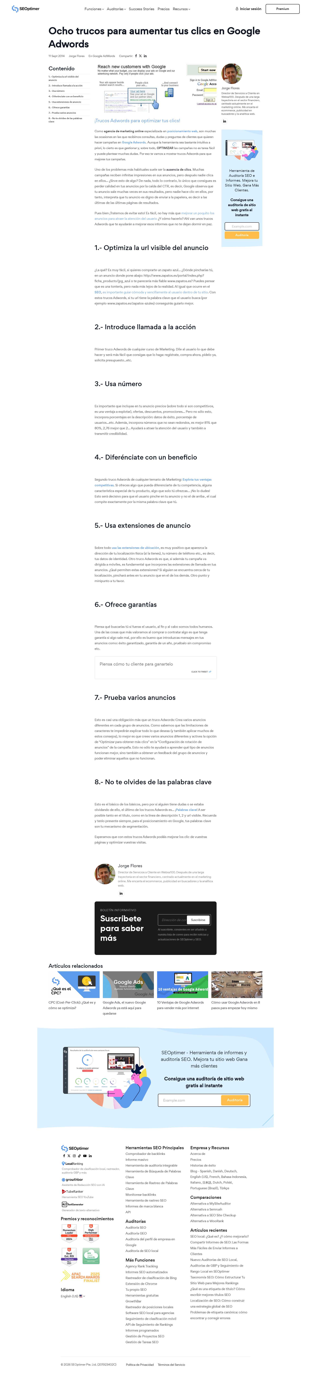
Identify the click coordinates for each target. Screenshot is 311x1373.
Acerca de (197, 1154)
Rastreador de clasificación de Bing (151, 1278)
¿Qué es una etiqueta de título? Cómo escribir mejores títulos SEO (217, 1292)
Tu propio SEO (136, 1289)
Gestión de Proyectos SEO (145, 1336)
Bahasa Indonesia (233, 1177)
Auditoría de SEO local (142, 1251)
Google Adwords (134, 142)
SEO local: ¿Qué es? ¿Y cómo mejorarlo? (219, 1236)
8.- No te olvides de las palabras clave (65, 120)
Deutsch (230, 1171)
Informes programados (142, 1330)
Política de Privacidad (140, 1365)
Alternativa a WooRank (207, 1221)
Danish (218, 1171)
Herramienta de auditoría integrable (151, 1165)
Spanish (205, 1171)
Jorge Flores (77, 56)
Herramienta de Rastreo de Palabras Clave (152, 1186)
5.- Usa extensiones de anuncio (65, 101)
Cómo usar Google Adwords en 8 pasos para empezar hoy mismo (235, 1005)
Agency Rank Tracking (142, 1266)
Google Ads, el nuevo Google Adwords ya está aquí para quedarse (124, 1008)
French (214, 1177)
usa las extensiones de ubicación (135, 548)
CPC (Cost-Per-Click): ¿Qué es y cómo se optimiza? (72, 1005)
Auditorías (115, 9)
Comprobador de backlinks (145, 1154)
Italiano (195, 1182)
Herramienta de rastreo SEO (146, 1200)
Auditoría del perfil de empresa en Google (150, 1242)
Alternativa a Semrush (206, 1209)
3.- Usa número (56, 91)
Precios (164, 9)
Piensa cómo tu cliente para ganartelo (136, 664)
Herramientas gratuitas (142, 1295)
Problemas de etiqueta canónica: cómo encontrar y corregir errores (218, 1315)
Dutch (217, 1182)
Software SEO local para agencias (150, 1313)
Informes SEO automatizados (147, 1272)
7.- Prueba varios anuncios (62, 112)
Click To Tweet (199, 672)
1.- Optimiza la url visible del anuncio (64, 78)
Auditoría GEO (136, 1233)
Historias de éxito (203, 1165)
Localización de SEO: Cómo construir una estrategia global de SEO (217, 1303)
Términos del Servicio (171, 1365)
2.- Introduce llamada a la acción (65, 85)
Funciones (93, 9)
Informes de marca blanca (144, 1206)
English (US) (199, 1177)
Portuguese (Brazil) (204, 1188)
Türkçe (224, 1188)
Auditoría (241, 235)
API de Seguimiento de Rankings (149, 1324)
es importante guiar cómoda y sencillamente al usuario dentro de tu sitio (155, 292)
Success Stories (141, 9)
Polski (227, 1182)
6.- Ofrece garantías (59, 107)
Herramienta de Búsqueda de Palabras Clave (153, 1174)
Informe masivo (137, 1159)
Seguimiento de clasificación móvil (151, 1319)
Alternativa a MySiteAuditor (210, 1203)
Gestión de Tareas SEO (142, 1342)
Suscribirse (198, 920)
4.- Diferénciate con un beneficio (66, 96)
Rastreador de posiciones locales (149, 1307)
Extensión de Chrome (141, 1284)
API (128, 1212)
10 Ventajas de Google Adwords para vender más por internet (180, 1005)
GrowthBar (133, 1301)
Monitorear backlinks (141, 1194)
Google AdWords (104, 56)
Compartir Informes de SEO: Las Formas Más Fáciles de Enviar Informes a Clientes (219, 1248)
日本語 (206, 1182)
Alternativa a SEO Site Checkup (213, 1215)
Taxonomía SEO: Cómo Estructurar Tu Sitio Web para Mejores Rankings (217, 1280)
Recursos (180, 9)
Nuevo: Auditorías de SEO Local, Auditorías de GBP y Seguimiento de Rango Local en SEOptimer (216, 1266)
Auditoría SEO (136, 1227)
